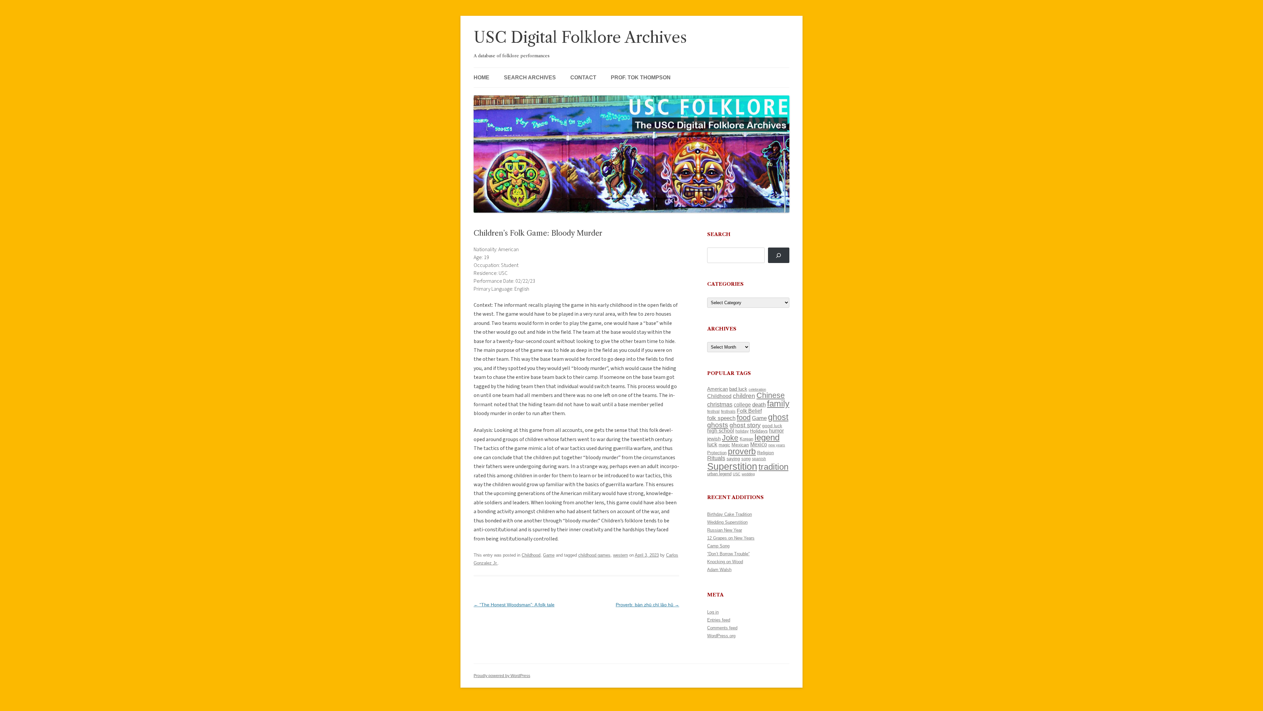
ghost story (745, 425)
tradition (773, 466)
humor (776, 431)
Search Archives (530, 77)
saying (733, 458)
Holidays (759, 431)
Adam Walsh (719, 569)
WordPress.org (721, 635)
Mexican (740, 444)
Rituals (716, 458)
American (717, 389)
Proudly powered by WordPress (502, 675)
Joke (730, 438)
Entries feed (718, 620)
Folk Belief (749, 411)
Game (549, 555)
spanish (759, 459)
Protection (717, 452)
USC (736, 474)
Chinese (770, 395)
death (759, 404)
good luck (772, 425)
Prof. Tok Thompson (641, 77)
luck (712, 444)
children (744, 395)
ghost (778, 417)
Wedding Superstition (727, 522)
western (620, 555)
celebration (757, 389)
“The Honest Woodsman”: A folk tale (514, 604)
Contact (583, 77)
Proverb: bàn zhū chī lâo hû (647, 604)
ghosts (717, 425)
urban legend (719, 473)
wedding (748, 474)
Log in (713, 612)
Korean (746, 438)
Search (719, 234)
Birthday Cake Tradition (729, 514)
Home (481, 77)
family (778, 403)
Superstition (732, 466)
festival (713, 411)
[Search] (778, 255)
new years (776, 445)
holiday (742, 431)
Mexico (758, 444)
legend (767, 437)
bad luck (738, 389)
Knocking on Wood (725, 561)
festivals (728, 411)
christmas (719, 404)
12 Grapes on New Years (731, 538)
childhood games (594, 555)
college (742, 405)
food (744, 417)
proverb (742, 451)
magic (724, 444)
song (746, 458)
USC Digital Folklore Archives (580, 37)
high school (720, 431)
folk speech (721, 418)
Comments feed (722, 627)
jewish (714, 438)
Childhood (531, 555)
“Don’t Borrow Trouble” (728, 553)
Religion (765, 452)
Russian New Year (724, 530)
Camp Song (718, 545)
